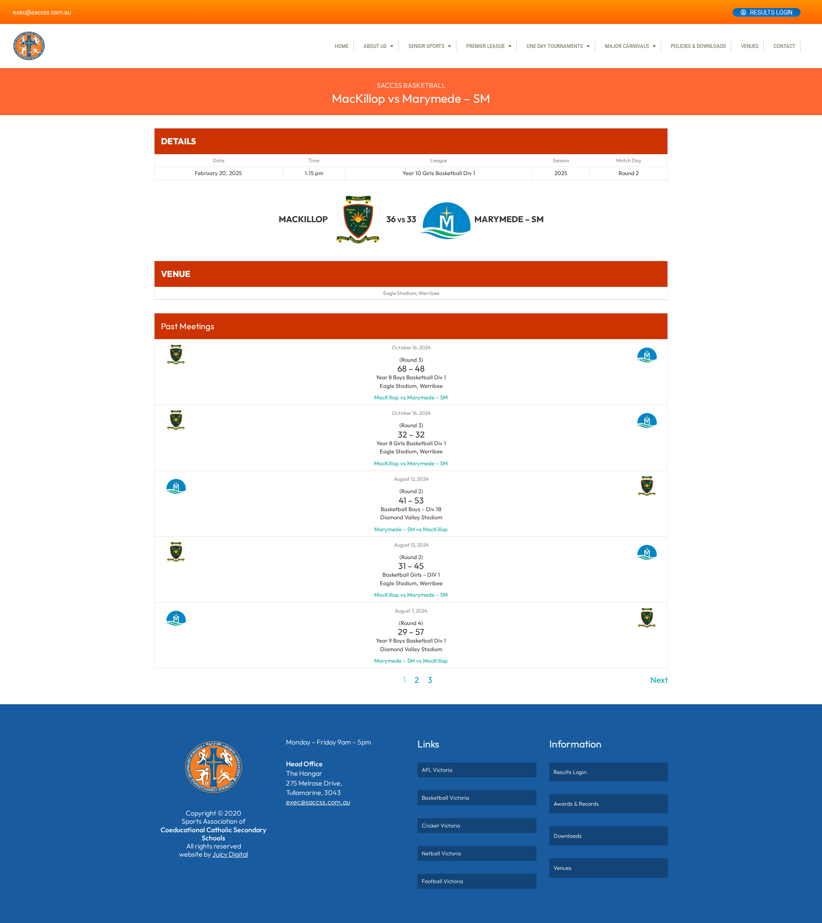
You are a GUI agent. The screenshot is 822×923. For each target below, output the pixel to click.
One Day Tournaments (555, 46)
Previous (169, 679)
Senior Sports (426, 46)
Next (659, 679)
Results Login (771, 12)
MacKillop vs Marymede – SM (411, 397)
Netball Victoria (441, 853)
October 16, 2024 (411, 347)
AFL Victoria (437, 769)
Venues (750, 46)
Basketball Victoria (445, 797)
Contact (784, 46)
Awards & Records (576, 803)
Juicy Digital (230, 854)
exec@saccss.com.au (42, 12)
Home (341, 46)
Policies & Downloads (698, 46)
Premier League (485, 46)
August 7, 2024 (411, 610)
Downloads (568, 835)
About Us (375, 46)
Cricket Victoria (441, 825)
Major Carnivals (627, 46)
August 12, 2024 (411, 479)
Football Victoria (442, 881)
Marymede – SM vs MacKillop (411, 529)
